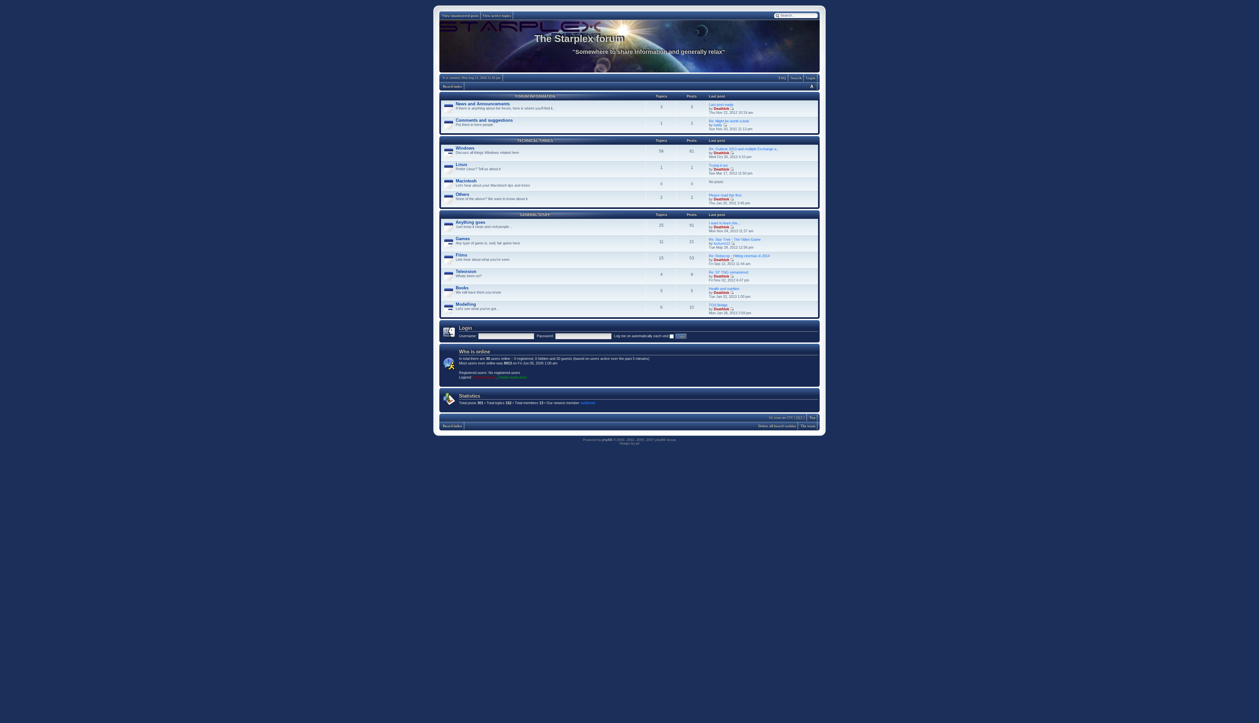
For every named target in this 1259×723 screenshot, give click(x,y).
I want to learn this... (725, 223)
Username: (468, 336)
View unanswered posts (460, 15)
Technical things (535, 140)
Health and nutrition (724, 289)
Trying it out (718, 165)
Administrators (484, 377)
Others (462, 194)
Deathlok (721, 109)
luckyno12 (722, 243)
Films (461, 255)
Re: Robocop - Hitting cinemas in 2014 (739, 256)
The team (808, 426)
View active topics (497, 15)
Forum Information (535, 96)
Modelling (466, 304)
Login (810, 78)
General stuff (535, 215)
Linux (461, 164)
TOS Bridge (718, 305)
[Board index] (629, 46)
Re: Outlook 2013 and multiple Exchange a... (744, 149)
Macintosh (466, 180)
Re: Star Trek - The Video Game (735, 239)
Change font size (811, 86)
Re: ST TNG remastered (728, 272)
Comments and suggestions (484, 120)
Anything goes (470, 222)
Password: (545, 336)
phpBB (607, 440)
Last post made (721, 105)
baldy (718, 125)
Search (796, 78)
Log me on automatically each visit (641, 336)
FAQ (782, 78)
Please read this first (725, 195)
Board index (452, 86)
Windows (465, 148)
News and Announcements (483, 103)
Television (466, 271)
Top (812, 417)
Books (462, 287)
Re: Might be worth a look (729, 121)
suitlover (587, 403)
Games (463, 238)
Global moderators (512, 377)
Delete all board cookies (777, 426)
